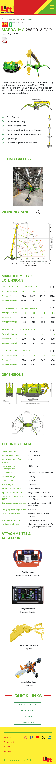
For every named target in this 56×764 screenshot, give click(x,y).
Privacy (7, 746)
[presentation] (50, 287)
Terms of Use (10, 742)
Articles (7, 737)
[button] (52, 7)
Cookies (7, 751)
